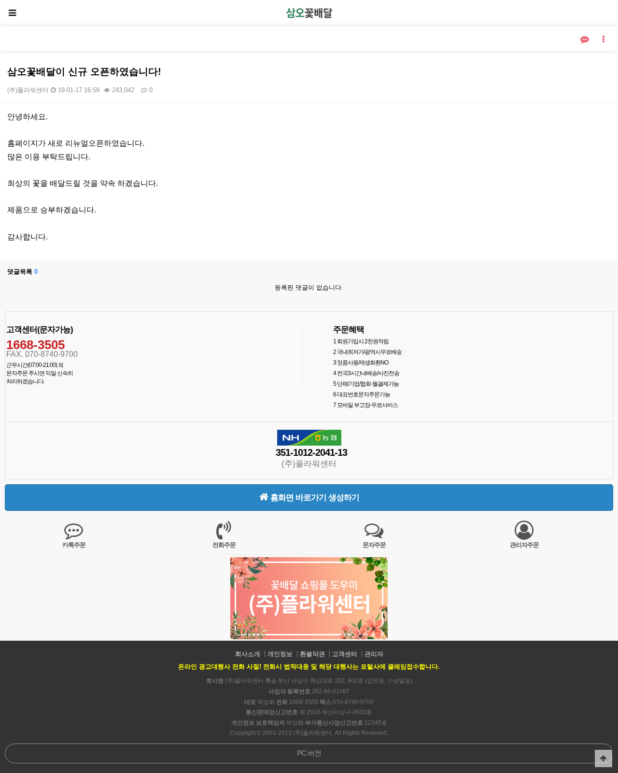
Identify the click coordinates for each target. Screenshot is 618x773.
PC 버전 (309, 753)
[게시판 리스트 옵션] (603, 39)
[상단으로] (603, 758)
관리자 (374, 654)
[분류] (12, 13)
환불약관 (312, 654)
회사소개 (247, 654)
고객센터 (344, 654)
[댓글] (584, 39)
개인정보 (280, 654)
